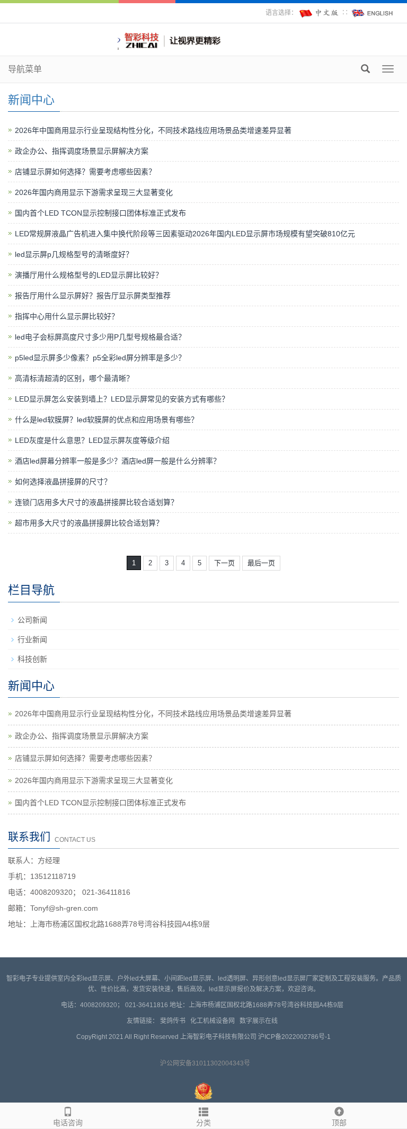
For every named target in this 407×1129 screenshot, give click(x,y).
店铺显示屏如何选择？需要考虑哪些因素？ (85, 171)
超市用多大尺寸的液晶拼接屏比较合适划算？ (89, 523)
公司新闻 (32, 620)
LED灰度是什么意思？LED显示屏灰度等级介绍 (92, 440)
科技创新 (32, 659)
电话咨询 (68, 1122)
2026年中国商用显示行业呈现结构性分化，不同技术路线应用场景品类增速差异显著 (153, 130)
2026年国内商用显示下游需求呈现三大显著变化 (94, 192)
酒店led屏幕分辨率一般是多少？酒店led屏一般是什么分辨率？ (117, 461)
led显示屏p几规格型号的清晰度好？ (74, 254)
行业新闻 (32, 639)
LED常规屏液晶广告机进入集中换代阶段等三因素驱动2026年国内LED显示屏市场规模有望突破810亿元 (185, 233)
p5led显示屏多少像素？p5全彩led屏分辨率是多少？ (100, 357)
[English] (372, 12)
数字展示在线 (260, 1021)
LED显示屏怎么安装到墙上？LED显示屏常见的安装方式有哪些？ (122, 399)
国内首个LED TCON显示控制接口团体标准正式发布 (100, 213)
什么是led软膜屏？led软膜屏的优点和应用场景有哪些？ (106, 419)
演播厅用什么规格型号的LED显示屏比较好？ (89, 275)
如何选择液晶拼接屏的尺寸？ (63, 481)
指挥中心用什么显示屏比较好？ (67, 316)
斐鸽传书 (174, 1021)
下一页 (224, 563)
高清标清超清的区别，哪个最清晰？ (74, 378)
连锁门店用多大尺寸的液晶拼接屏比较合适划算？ (96, 502)
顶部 (339, 1122)
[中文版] (319, 12)
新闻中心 (31, 99)
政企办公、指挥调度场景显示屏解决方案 (81, 151)
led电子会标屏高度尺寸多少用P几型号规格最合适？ (100, 337)
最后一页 (261, 563)
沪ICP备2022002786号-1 (294, 1037)
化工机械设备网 (214, 1021)
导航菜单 (25, 69)
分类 (203, 1122)
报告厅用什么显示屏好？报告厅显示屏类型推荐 (93, 295)
